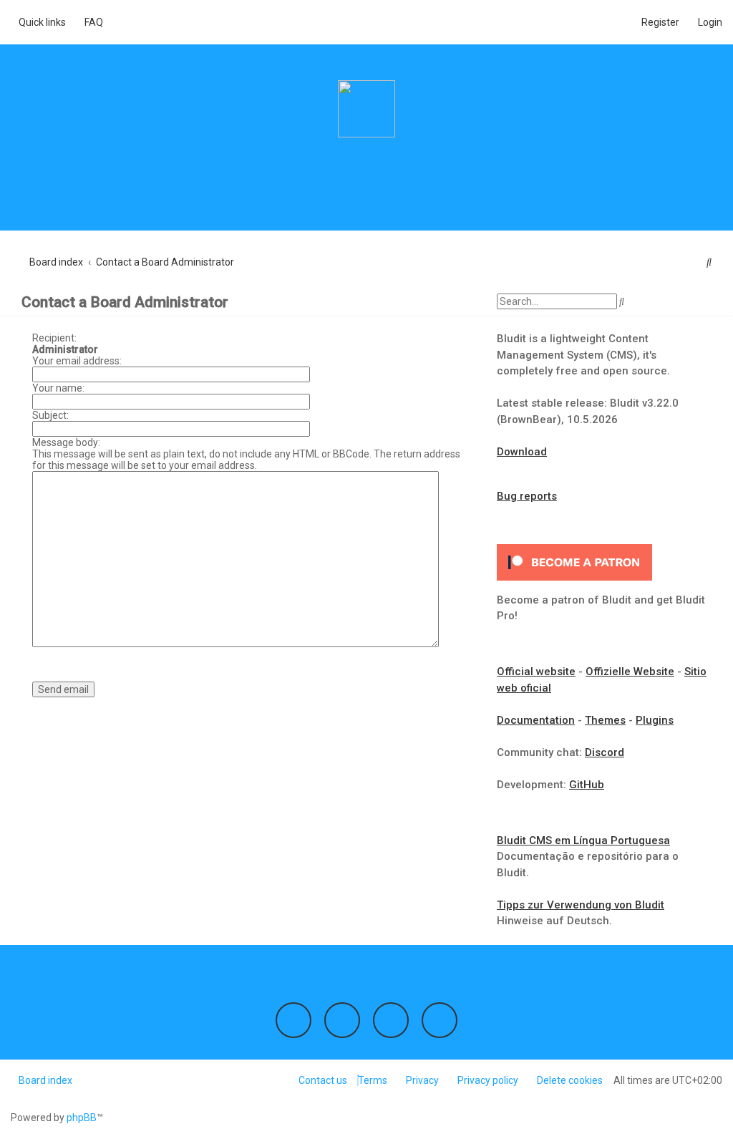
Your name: (58, 388)
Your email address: (77, 361)
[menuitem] (90, 22)
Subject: (50, 415)
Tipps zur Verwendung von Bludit (580, 904)
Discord (604, 752)
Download (522, 451)
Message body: (66, 442)
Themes (605, 720)
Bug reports (527, 496)
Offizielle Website (630, 671)
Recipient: (54, 338)
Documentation (536, 720)
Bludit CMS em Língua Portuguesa (583, 840)
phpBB (82, 1117)
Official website (536, 671)
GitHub (586, 784)
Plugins (655, 720)
